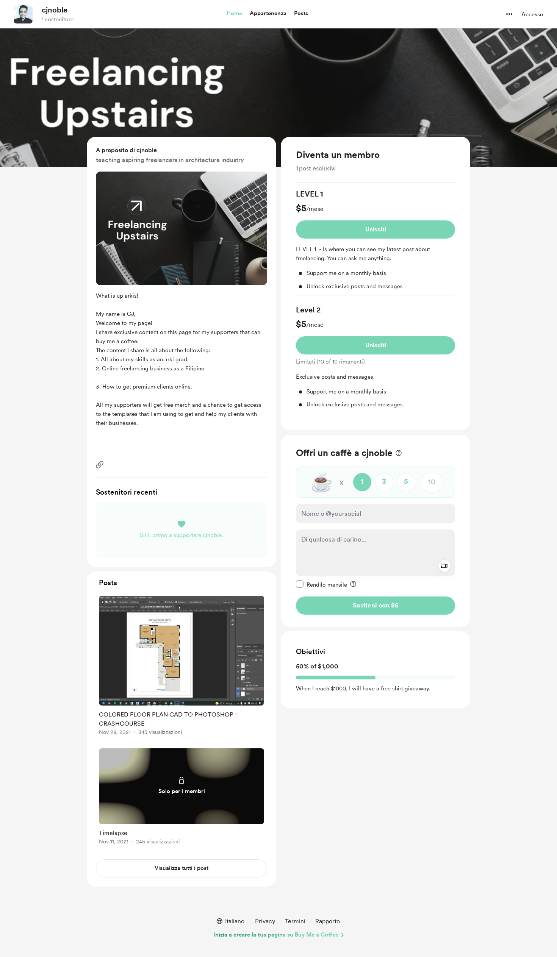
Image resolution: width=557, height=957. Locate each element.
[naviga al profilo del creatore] (23, 14)
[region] (375, 283)
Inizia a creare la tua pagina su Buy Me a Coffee (275, 934)
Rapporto (327, 921)
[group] (375, 242)
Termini (295, 921)
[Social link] (99, 464)
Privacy (265, 921)
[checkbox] (321, 584)
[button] (234, 14)
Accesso (532, 14)
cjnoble (54, 9)
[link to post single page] (181, 667)
